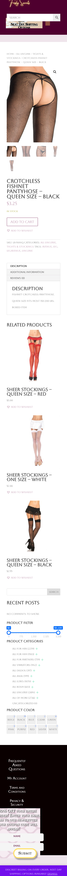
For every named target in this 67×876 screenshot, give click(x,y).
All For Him (23, 654)
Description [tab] (18, 266)
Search (53, 592)
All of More (23, 697)
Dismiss (52, 873)
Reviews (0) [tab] (17, 278)
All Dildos (22, 670)
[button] (55, 72)
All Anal (20, 676)
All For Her (23, 648)
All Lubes (21, 681)
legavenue (13, 250)
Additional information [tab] (27, 272)
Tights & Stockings (20, 246)
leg (55, 246)
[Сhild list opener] (37, 649)
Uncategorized (24, 703)
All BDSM (21, 686)
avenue (47, 246)
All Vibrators (24, 665)
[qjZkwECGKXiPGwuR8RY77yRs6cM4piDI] (57, 55)
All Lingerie (48, 242)
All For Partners (26, 659)
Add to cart (22, 222)
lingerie (27, 250)
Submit (25, 852)
